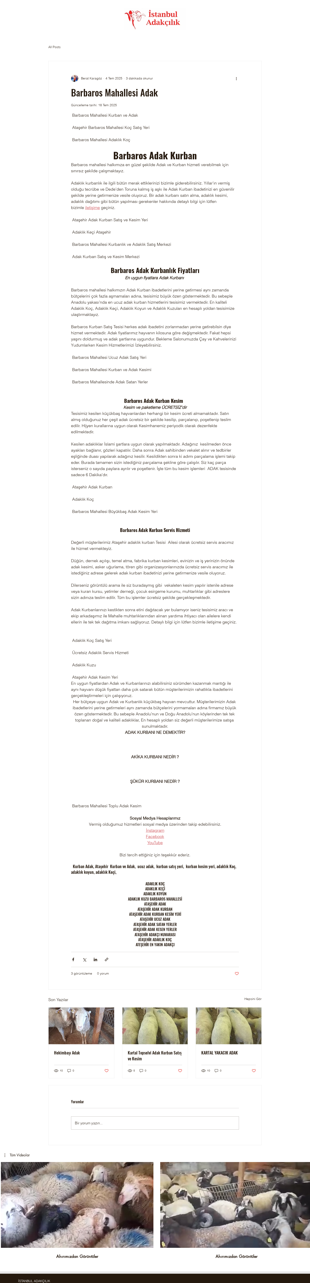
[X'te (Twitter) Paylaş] (84, 959)
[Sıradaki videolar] (304, 1204)
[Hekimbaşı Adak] (81, 1025)
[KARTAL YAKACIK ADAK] (228, 1025)
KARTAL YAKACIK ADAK (219, 1053)
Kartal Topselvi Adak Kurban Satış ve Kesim (155, 1055)
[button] (17, 1155)
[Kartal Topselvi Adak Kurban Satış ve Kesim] (155, 1025)
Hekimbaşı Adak (67, 1053)
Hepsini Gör (253, 999)
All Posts (54, 47)
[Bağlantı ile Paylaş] (106, 959)
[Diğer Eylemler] (236, 78)
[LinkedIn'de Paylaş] (95, 959)
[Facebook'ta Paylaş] (73, 959)
